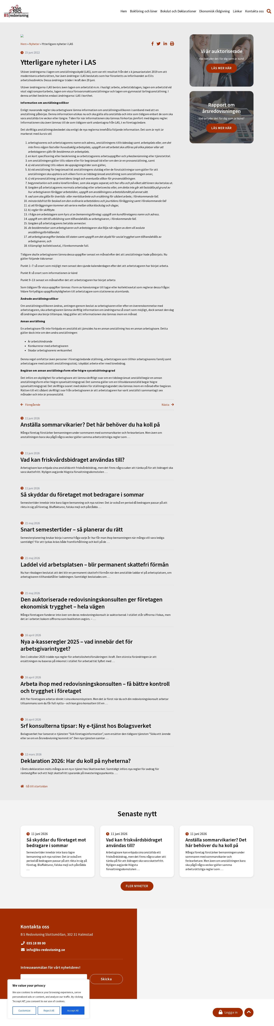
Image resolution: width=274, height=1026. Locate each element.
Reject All (49, 1010)
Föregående (32, 404)
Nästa (166, 404)
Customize (24, 1010)
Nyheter (34, 44)
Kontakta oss (254, 11)
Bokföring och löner (143, 11)
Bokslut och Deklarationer (178, 11)
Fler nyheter (137, 886)
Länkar (237, 11)
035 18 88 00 (35, 943)
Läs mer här (221, 68)
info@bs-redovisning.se (45, 949)
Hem (123, 11)
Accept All (72, 1010)
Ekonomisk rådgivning (214, 11)
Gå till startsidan (36, 786)
